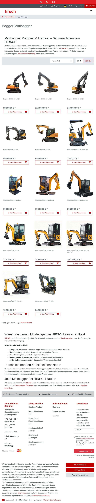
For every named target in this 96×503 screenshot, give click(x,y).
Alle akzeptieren (80, 465)
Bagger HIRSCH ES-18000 (43, 99)
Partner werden (58, 411)
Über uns (56, 407)
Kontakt (55, 416)
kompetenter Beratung (24, 385)
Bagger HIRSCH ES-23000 (75, 99)
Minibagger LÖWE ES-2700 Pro (12, 301)
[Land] (65, 6)
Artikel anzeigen (79, 263)
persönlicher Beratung (26, 54)
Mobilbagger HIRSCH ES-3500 (44, 301)
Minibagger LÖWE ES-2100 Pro (44, 250)
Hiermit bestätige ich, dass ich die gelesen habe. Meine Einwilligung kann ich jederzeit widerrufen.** (85, 441)
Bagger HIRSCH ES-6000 (11, 149)
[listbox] (16, 83)
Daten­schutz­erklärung (41, 496)
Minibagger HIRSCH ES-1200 (12, 200)
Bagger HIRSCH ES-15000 (11, 99)
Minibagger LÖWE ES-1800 (11, 250)
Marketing (23, 500)
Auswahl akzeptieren (80, 475)
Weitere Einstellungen (52, 500)
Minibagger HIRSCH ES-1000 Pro (77, 149)
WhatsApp (8, 446)
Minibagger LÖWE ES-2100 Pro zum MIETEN (78, 251)
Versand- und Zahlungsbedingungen (35, 421)
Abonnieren (83, 451)
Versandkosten (26, 323)
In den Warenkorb (15, 112)
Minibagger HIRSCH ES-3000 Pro (77, 200)
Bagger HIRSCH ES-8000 (43, 149)
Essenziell (10, 500)
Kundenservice (67, 338)
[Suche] (75, 6)
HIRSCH (65, 48)
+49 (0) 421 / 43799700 (10, 420)
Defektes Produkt (35, 407)
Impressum (22, 493)
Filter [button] (89, 61)
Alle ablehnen (80, 470)
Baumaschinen (9, 17)
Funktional (37, 500)
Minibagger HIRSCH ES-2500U (44, 200)
